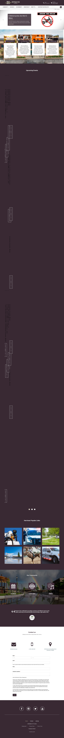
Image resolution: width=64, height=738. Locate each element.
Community (5, 7)
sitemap (37, 721)
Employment (24, 726)
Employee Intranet (32, 728)
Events (51, 593)
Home (26, 721)
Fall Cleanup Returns (52, 41)
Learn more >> (8, 144)
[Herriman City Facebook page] (54, 9)
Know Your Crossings (38, 41)
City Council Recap (24, 41)
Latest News (32, 593)
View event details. (24, 22)
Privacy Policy (31, 726)
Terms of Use (39, 726)
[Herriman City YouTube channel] (58, 9)
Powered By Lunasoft (32, 731)
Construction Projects (43, 7)
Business (12, 7)
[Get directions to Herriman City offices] (50, 645)
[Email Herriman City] (13, 645)
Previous (3, 19)
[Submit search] (61, 7)
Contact (31, 721)
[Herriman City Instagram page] (55, 9)
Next (61, 19)
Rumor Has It (27, 7)
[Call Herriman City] (32, 645)
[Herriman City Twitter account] (57, 9)
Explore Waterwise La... (10, 41)
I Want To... (33, 7)
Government (19, 7)
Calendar (13, 593)
